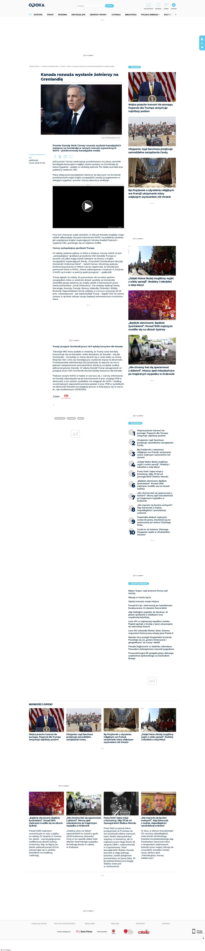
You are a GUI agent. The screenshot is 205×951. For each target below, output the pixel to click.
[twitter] (202, 43)
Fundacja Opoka (39, 924)
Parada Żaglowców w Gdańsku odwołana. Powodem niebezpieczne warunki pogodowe (151, 647)
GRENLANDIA (71, 418)
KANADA (80, 418)
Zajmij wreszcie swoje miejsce (143, 601)
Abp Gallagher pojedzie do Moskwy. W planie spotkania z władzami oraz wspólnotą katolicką (148, 615)
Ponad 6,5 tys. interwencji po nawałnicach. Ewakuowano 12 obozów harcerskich (150, 606)
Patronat (140, 924)
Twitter (60, 156)
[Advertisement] (102, 38)
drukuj (65, 156)
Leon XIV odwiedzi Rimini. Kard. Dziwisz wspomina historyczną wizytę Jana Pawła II (150, 632)
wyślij (71, 156)
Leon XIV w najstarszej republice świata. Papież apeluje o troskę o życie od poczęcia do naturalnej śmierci (150, 624)
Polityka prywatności (64, 924)
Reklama (115, 924)
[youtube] (202, 47)
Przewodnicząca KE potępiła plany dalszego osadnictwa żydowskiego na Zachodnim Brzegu (151, 656)
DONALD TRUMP (60, 418)
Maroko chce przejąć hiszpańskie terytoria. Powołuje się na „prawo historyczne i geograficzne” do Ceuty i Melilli (150, 640)
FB (55, 156)
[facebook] (202, 39)
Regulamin (90, 924)
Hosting (166, 924)
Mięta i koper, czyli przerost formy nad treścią (148, 592)
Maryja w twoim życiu (139, 597)
